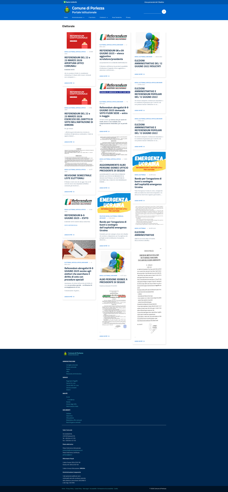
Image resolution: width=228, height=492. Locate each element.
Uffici (67, 371)
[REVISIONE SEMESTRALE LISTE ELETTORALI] (78, 157)
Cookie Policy (78, 489)
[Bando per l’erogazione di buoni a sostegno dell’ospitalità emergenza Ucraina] (114, 203)
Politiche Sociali (105, 216)
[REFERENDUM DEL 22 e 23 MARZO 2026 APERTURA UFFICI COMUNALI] (78, 40)
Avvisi (66, 52)
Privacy (128, 17)
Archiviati (85, 262)
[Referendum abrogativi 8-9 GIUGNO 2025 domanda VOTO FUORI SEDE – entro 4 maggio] (114, 90)
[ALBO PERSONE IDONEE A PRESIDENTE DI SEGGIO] (114, 261)
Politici (68, 369)
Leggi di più (68, 83)
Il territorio (92, 17)
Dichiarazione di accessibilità (105, 489)
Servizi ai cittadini (71, 388)
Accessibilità (93, 489)
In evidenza (71, 400)
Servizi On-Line (70, 383)
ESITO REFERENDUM (70, 225)
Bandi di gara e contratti (73, 422)
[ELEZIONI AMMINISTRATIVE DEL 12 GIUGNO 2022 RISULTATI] (149, 43)
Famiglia (120, 216)
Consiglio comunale (72, 365)
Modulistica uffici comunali (74, 420)
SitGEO (68, 390)
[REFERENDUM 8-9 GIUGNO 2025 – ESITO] (78, 201)
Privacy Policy (70, 489)
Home (66, 17)
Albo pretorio (70, 418)
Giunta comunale (71, 367)
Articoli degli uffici (71, 404)
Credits (116, 489)
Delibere (68, 413)
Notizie (68, 402)
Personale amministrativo (73, 374)
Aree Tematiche (117, 17)
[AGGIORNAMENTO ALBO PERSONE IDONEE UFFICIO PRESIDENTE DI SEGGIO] (114, 146)
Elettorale (72, 52)
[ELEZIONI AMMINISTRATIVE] (149, 215)
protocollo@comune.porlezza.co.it (73, 450)
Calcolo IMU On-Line (72, 385)
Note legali (86, 489)
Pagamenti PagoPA (72, 381)
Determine (69, 416)
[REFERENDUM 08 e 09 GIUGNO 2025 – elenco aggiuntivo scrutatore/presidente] (114, 37)
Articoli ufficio (81, 52)
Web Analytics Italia (72, 406)
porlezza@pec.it (67, 455)
